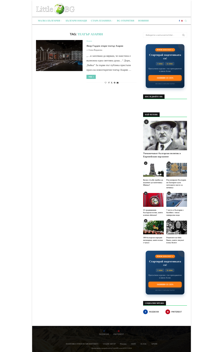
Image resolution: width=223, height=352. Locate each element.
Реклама (123, 344)
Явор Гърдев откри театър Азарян (104, 46)
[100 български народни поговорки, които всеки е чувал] (153, 227)
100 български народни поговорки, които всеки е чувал (153, 240)
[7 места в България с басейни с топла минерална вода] (176, 200)
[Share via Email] (117, 83)
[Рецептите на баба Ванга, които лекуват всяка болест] (176, 227)
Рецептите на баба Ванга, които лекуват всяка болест (175, 240)
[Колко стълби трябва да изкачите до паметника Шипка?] (153, 170)
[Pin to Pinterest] (114, 83)
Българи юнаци (76, 20)
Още (90, 77)
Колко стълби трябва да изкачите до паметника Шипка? (153, 182)
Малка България (49, 20)
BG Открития (125, 20)
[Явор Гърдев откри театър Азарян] (59, 55)
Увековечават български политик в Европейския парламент (162, 155)
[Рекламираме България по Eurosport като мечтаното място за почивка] (176, 170)
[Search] (185, 21)
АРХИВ (154, 344)
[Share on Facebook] (108, 83)
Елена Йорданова (95, 50)
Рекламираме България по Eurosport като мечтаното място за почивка (176, 184)
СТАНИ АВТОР (109, 344)
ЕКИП (133, 344)
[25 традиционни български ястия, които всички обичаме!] (153, 200)
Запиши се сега (165, 78)
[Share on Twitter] (112, 83)
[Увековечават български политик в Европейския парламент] (165, 135)
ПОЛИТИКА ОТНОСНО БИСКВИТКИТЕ (82, 344)
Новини (143, 20)
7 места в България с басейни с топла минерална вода (175, 212)
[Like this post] (105, 83)
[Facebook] (179, 21)
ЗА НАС (143, 344)
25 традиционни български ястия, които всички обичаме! (153, 212)
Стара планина (101, 20)
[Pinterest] (182, 21)
